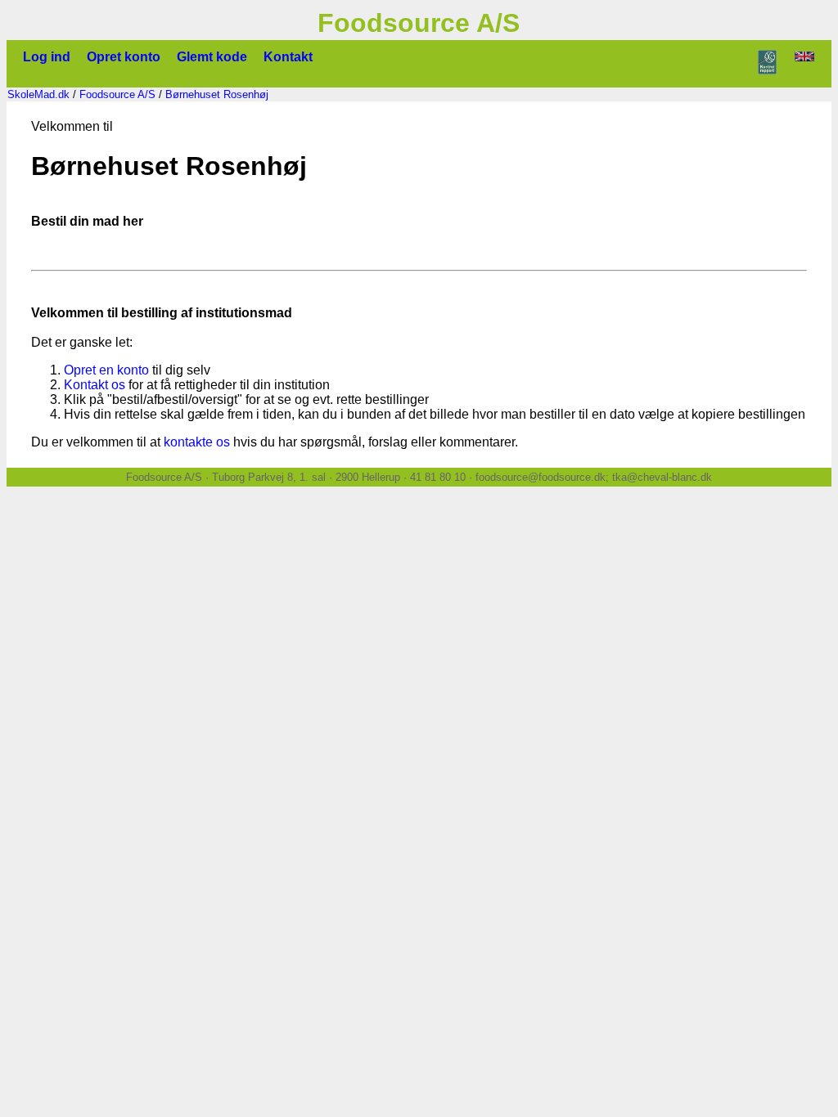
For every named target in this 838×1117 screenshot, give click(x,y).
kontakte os (197, 442)
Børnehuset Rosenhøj (216, 94)
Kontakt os (94, 385)
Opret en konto (106, 370)
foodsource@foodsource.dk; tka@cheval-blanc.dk (593, 477)
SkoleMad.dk (38, 94)
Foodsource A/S (117, 94)
